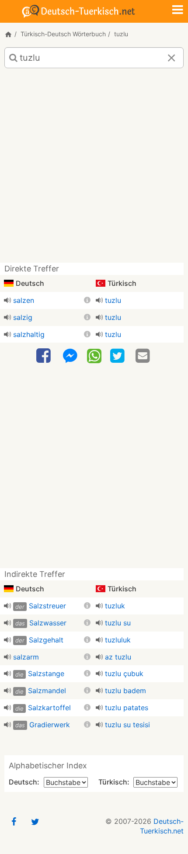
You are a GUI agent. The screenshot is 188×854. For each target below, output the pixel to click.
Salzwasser (47, 622)
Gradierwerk (49, 724)
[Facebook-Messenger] (69, 356)
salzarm (26, 657)
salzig (22, 317)
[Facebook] (44, 356)
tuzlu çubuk (124, 673)
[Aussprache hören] (7, 300)
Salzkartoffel (49, 707)
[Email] (143, 356)
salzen (23, 300)
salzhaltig (29, 334)
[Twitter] (118, 356)
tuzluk (115, 605)
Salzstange (46, 673)
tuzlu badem (125, 690)
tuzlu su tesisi (127, 724)
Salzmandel (47, 690)
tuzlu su (118, 622)
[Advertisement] (94, 169)
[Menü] (177, 10)
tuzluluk (118, 639)
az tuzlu (118, 657)
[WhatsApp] (94, 355)
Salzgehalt (46, 639)
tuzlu (113, 300)
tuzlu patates (126, 707)
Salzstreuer (47, 605)
